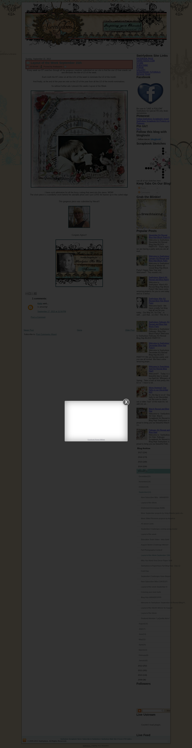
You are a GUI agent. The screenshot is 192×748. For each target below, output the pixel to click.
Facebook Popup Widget (96, 439)
